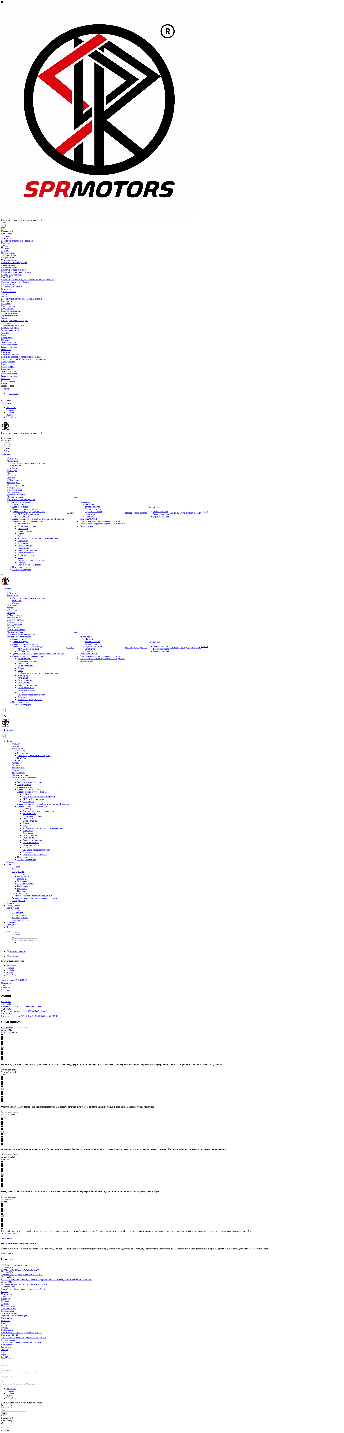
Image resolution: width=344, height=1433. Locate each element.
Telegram (10, 410)
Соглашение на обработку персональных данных (23, 1337)
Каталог (15, 746)
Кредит (4, 1357)
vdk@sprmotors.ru (7, 1382)
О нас (14, 869)
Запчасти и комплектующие (30, 782)
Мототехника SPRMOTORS (14, 980)
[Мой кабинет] (2, 713)
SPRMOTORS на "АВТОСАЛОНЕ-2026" (20, 1270)
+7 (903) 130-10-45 (19, 443)
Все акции (6, 1001)
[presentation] (2, 1236)
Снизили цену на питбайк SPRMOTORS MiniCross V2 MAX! (29, 1016)
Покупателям (18, 913)
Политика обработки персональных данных (21, 1332)
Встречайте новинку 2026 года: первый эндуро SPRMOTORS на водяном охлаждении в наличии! (46, 1279)
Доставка (5, 1352)
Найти (4, 1413)
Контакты (5, 1320)
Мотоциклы (22, 753)
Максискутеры (8, 1306)
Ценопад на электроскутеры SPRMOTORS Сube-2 (24, 1011)
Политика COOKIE (10, 1335)
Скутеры (5, 990)
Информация (23, 876)
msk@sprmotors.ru (7, 1371)
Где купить (6, 1347)
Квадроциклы (7, 1311)
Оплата (4, 1349)
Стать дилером (8, 1340)
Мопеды (5, 1301)
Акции (4, 1325)
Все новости (22, 1265)
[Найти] (3, 226)
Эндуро (4, 985)
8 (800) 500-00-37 (9, 1361)
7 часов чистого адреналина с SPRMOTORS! (21, 1274)
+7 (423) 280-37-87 (24, 445)
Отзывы (4, 1328)
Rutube (9, 415)
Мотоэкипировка (9, 1313)
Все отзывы (6, 1027)
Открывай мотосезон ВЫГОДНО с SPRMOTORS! (24, 1284)
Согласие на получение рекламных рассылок (21, 1342)
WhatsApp (11, 417)
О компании (6, 1318)
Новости (5, 1323)
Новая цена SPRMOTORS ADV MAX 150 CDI (22, 1006)
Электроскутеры (8, 1308)
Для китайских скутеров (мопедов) (39, 797)
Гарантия (5, 1354)
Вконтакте (11, 407)
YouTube (10, 412)
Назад (17, 743)
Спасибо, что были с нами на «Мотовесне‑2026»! (23, 1289)
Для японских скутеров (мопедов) (38, 811)
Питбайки (5, 988)
